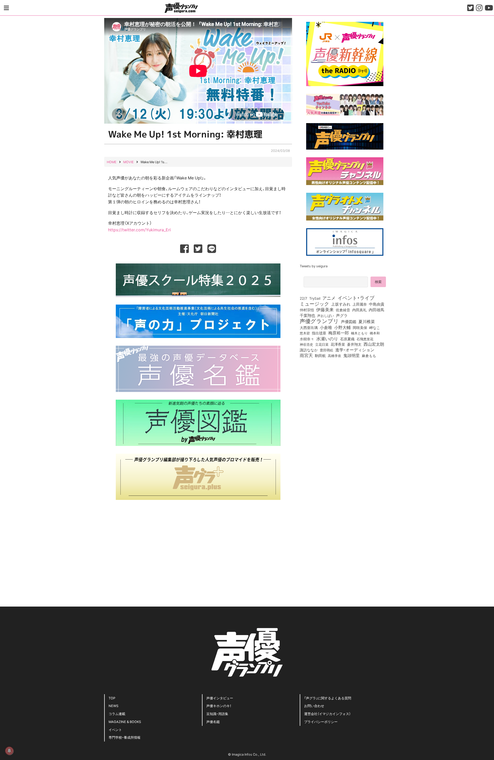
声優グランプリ (319, 320)
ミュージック (314, 303)
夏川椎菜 (366, 321)
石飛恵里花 (365, 338)
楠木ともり (359, 333)
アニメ (329, 297)
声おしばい (325, 315)
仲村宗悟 (307, 309)
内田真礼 (359, 309)
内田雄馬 (376, 309)
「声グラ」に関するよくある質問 (327, 697)
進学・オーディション (354, 349)
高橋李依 (334, 355)
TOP (112, 697)
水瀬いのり (327, 338)
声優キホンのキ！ (218, 705)
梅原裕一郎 (338, 332)
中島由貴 (376, 304)
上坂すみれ (340, 304)
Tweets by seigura (314, 265)
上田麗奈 (359, 304)
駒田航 (320, 355)
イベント (115, 729)
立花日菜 (322, 344)
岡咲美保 (360, 327)
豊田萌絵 (326, 349)
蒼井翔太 (354, 344)
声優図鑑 (348, 321)
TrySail (314, 298)
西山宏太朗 (374, 344)
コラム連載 (117, 713)
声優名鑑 (213, 721)
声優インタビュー (219, 697)
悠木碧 (305, 332)
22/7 (303, 298)
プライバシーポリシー (321, 721)
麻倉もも (369, 355)
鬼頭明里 (351, 355)
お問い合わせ (314, 705)
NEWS (113, 705)
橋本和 (375, 332)
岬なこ (374, 327)
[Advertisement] (198, 544)
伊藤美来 (325, 309)
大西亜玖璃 (309, 327)
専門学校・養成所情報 (124, 737)
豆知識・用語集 (217, 713)
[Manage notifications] (9, 751)
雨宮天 (306, 355)
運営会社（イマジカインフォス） (327, 713)
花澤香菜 (338, 344)
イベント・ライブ (356, 297)
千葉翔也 (307, 315)
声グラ (342, 315)
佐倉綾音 (343, 309)
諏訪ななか (309, 349)
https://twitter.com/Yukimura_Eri (139, 229)
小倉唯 (326, 327)
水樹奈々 (307, 339)
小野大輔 (342, 327)
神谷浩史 (306, 344)
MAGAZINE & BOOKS (125, 721)
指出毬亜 (319, 332)
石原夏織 (347, 338)
